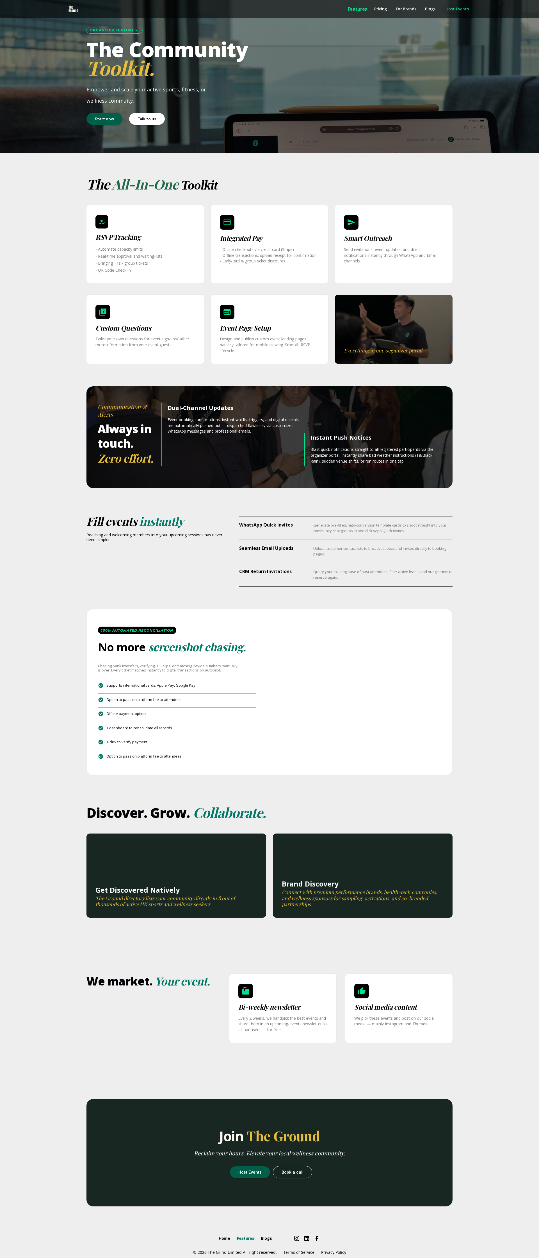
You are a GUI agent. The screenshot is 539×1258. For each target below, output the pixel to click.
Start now (104, 118)
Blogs (430, 8)
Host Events (457, 8)
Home (224, 1238)
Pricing (380, 8)
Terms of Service (299, 1252)
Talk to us (147, 118)
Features (357, 9)
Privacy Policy (333, 1252)
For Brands (406, 8)
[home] (73, 9)
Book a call (292, 1172)
